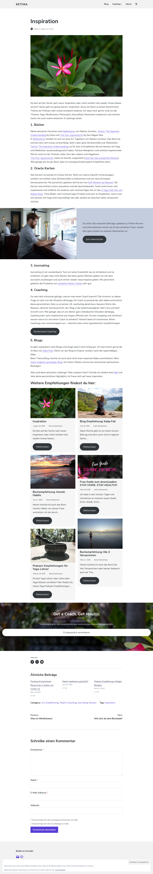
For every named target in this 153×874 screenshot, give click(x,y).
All (43, 702)
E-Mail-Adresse (39, 792)
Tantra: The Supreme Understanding (49, 146)
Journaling (83, 702)
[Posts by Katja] (32, 29)
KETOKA (22, 4)
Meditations (69, 131)
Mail (116, 372)
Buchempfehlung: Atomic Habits (49, 493)
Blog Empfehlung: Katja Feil (98, 421)
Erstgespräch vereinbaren (76, 632)
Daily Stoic (48, 350)
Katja (36, 29)
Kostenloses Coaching (45, 331)
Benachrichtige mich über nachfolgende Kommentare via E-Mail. (55, 820)
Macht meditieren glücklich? (75, 681)
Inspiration (39, 421)
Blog (106, 4)
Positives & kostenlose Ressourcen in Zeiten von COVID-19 (41, 685)
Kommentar (37, 749)
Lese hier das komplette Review (101, 158)
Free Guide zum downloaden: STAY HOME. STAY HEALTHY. (98, 483)
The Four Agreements (71, 135)
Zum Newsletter (94, 239)
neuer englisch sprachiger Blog (46, 362)
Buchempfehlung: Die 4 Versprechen (95, 553)
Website (34, 805)
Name (34, 780)
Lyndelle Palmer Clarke (70, 283)
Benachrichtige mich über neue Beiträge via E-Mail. (50, 824)
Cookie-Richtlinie (60, 870)
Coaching (116, 4)
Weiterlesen (42, 446)
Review (93, 702)
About (128, 4)
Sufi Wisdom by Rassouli (100, 182)
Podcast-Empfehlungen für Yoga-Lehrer (50, 567)
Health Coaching (68, 702)
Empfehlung (52, 702)
